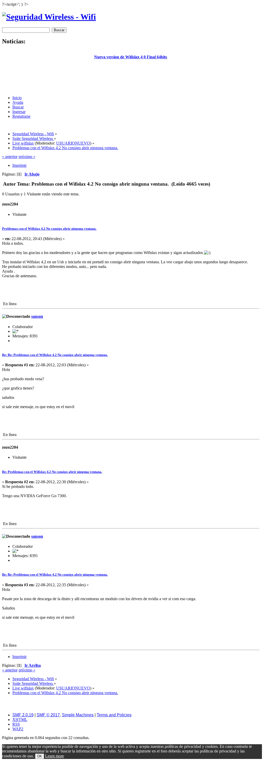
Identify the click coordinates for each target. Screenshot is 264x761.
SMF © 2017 (48, 715)
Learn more (54, 756)
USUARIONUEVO (73, 143)
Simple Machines (78, 715)
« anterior (10, 156)
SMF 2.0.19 (23, 715)
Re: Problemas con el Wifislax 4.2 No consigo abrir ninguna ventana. (52, 472)
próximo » (27, 156)
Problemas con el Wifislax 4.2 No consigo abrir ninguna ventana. (49, 229)
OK (39, 756)
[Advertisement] (131, 79)
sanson (37, 316)
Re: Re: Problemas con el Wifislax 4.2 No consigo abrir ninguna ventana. (55, 355)
